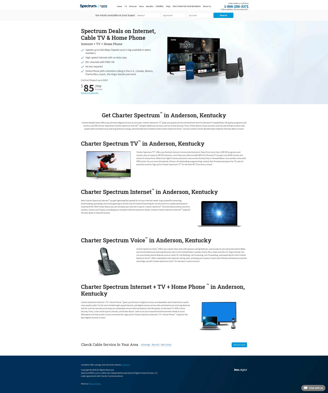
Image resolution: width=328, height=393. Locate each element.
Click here (125, 364)
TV (125, 6)
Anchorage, (145, 344)
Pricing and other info (89, 93)
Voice (141, 6)
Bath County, (166, 344)
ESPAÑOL (160, 6)
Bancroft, (156, 344)
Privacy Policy (95, 383)
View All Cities (239, 344)
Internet (133, 6)
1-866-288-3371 (236, 6)
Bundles (149, 6)
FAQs (168, 6)
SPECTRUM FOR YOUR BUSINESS (187, 6)
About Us (207, 6)
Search (223, 15)
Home (119, 6)
